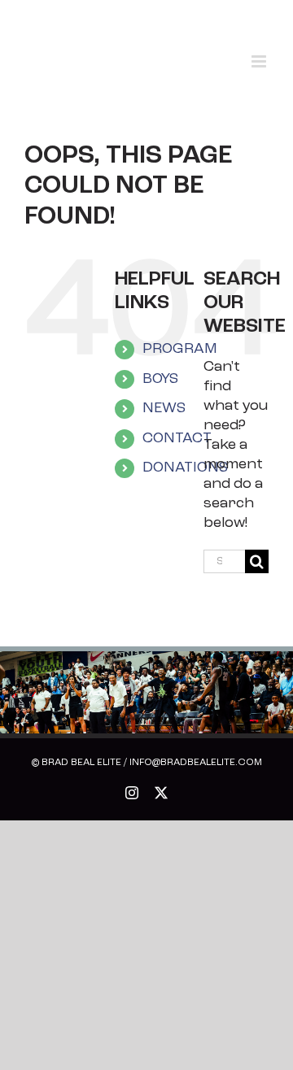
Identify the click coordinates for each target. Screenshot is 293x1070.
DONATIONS (185, 468)
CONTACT (177, 439)
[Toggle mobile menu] (260, 61)
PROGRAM (179, 349)
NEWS (164, 409)
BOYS (160, 379)
